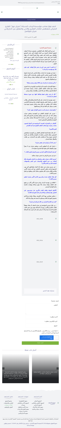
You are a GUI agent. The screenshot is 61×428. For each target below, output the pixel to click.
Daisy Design (30, 425)
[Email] (27, 291)
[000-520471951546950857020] (11, 72)
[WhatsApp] (31, 291)
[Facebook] (39, 291)
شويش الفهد (11, 93)
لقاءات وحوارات (55, 34)
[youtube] (5, 2)
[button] (10, 64)
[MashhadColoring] (30, 8)
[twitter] (7, 2)
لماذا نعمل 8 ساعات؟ (11, 96)
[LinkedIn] (34, 291)
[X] (36, 291)
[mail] (2, 2)
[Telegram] (29, 291)
